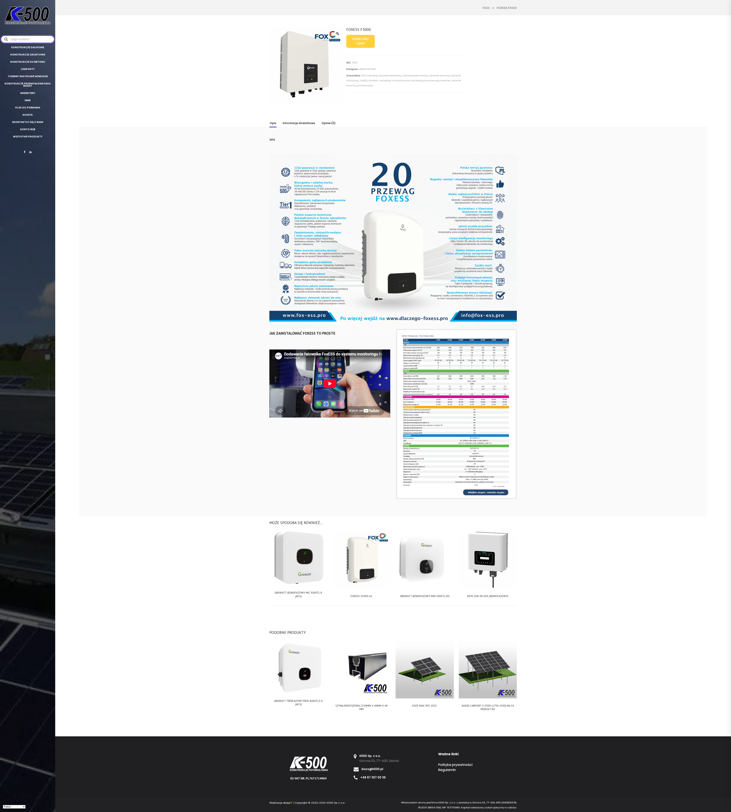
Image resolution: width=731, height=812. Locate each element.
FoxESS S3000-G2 (361, 596)
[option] (306, 64)
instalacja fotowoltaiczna (395, 80)
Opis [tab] (273, 123)
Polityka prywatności (455, 764)
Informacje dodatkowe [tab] (299, 123)
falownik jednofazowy (415, 75)
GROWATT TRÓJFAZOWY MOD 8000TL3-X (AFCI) (298, 702)
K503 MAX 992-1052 (424, 705)
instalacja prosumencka (425, 80)
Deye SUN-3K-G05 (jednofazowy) (487, 596)
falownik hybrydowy (390, 75)
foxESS (363, 80)
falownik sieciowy (439, 75)
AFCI (363, 75)
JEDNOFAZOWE (367, 69)
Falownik (372, 75)
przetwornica (365, 85)
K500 (486, 8)
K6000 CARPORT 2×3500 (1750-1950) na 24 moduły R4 (488, 707)
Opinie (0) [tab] (329, 123)
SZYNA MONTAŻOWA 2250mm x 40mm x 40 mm (361, 707)
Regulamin (447, 770)
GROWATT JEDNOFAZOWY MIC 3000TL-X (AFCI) (298, 594)
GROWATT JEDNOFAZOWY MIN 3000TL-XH (424, 596)
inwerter (445, 80)
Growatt (373, 80)
